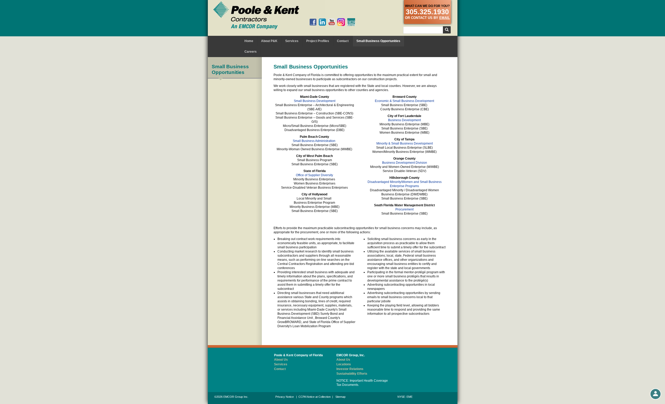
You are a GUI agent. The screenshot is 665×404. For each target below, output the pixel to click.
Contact (343, 41)
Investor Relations (349, 369)
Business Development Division (404, 163)
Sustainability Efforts (351, 373)
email (444, 18)
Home (248, 41)
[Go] (447, 29)
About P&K (269, 41)
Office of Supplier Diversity (314, 175)
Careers (250, 51)
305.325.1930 (427, 12)
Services (291, 41)
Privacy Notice (284, 396)
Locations (343, 364)
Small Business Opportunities (378, 41)
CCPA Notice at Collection (314, 396)
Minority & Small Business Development (404, 143)
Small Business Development (314, 101)
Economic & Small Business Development (404, 101)
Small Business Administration (314, 141)
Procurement (404, 209)
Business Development (404, 120)
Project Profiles (317, 41)
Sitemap (340, 396)
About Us (281, 359)
